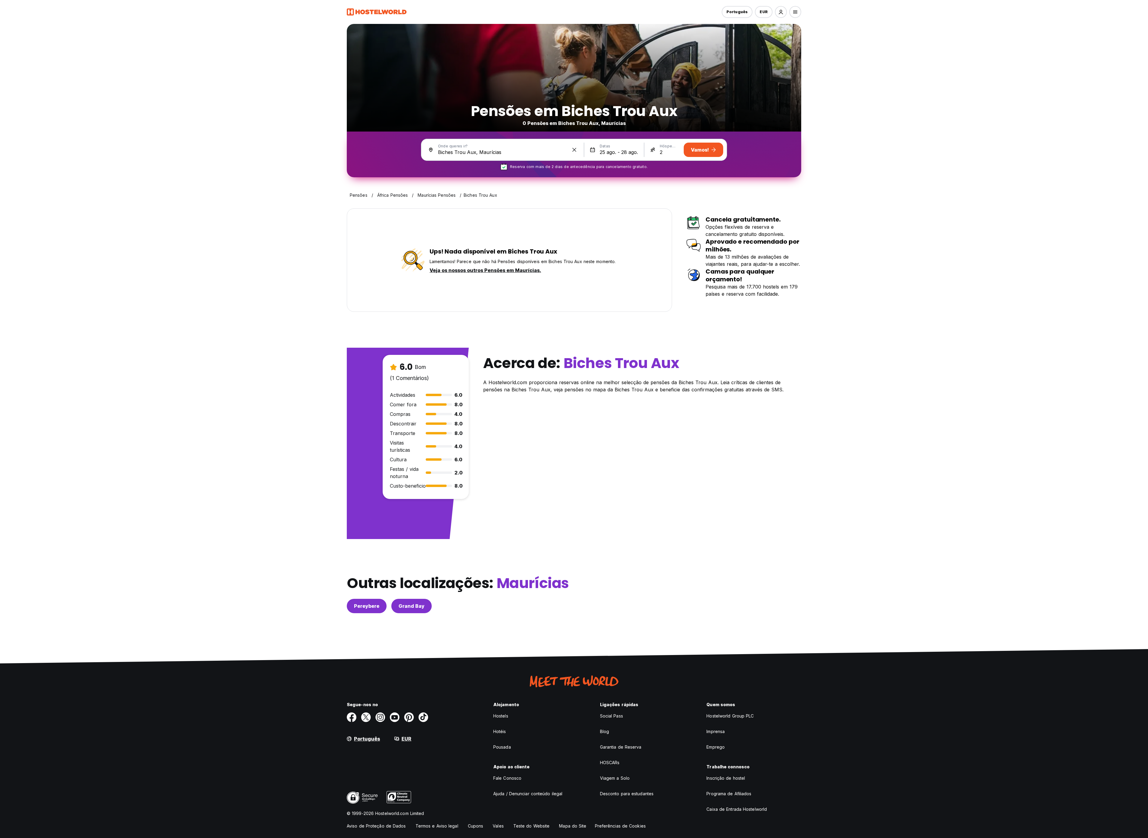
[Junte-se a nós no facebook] (351, 717)
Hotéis (499, 731)
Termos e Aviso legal (437, 825)
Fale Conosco (507, 778)
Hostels (500, 715)
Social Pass (611, 715)
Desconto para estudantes (627, 793)
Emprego (715, 747)
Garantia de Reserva (621, 747)
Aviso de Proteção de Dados (376, 825)
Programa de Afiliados (728, 793)
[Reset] (574, 150)
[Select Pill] (781, 12)
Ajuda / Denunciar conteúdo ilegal (527, 793)
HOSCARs (610, 762)
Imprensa (715, 731)
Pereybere (366, 606)
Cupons (475, 825)
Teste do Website (531, 825)
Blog (604, 731)
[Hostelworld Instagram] (380, 717)
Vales (498, 825)
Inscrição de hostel (725, 778)
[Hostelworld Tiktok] (423, 717)
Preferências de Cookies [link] (620, 825)
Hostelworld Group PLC (730, 715)
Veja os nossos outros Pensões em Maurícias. (485, 270)
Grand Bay (412, 606)
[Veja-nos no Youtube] (394, 717)
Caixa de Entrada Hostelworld (736, 809)
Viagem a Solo (615, 778)
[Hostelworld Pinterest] (409, 717)
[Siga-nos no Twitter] (366, 717)
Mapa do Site (572, 825)
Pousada (502, 747)
